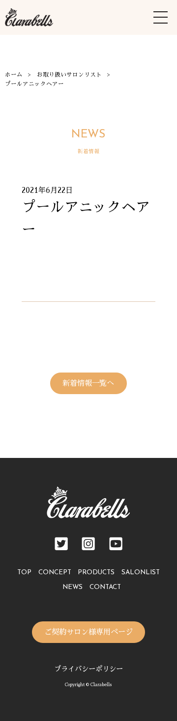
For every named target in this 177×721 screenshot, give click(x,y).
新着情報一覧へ (88, 383)
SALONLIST (140, 572)
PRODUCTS (96, 572)
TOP (24, 572)
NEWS (72, 587)
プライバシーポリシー (88, 669)
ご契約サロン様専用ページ (88, 632)
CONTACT (105, 587)
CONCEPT (54, 572)
